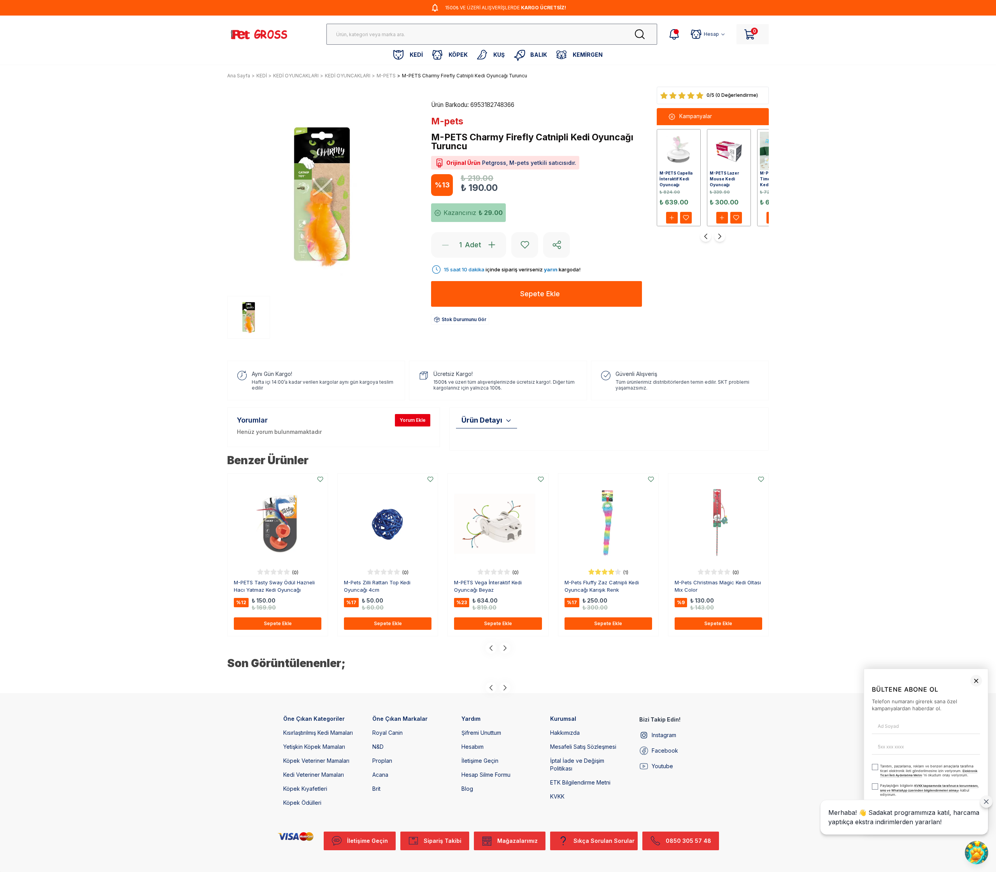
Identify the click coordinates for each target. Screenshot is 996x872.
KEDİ (261, 76)
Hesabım (472, 746)
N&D (378, 746)
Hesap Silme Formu (485, 774)
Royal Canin (387, 732)
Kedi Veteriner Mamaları (313, 774)
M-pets (447, 121)
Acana (380, 774)
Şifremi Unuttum (481, 732)
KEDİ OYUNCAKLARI (296, 76)
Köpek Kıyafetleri (305, 788)
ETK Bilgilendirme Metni (580, 782)
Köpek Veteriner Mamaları (316, 760)
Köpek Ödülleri (302, 802)
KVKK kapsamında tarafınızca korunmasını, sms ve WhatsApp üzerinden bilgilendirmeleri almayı (806, 832)
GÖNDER (836, 852)
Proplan (382, 760)
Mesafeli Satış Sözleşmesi (583, 746)
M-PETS (386, 76)
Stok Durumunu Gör (464, 319)
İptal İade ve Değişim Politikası (577, 764)
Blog (467, 788)
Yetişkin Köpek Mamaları (314, 746)
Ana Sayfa (238, 76)
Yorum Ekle (413, 420)
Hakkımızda (565, 732)
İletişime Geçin (479, 760)
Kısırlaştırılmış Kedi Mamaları (318, 732)
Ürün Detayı (481, 420)
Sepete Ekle (278, 623)
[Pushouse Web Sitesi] (978, 868)
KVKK (557, 796)
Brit (376, 788)
